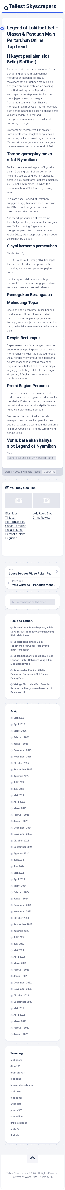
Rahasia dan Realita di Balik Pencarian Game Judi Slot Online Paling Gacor (29, 674)
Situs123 (15, 1066)
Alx (51, 1177)
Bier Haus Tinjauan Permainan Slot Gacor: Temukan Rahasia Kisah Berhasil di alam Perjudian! (15, 526)
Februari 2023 (21, 969)
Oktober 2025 (21, 763)
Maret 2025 (20, 808)
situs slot (15, 1104)
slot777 (14, 1129)
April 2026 (19, 724)
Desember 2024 (23, 827)
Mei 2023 (19, 950)
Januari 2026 (21, 743)
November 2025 (23, 756)
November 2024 (23, 834)
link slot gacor (18, 1122)
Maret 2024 (20, 885)
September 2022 (23, 1002)
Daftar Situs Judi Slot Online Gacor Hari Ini (31, 457)
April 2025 (19, 802)
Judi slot (15, 1135)
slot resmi (16, 1091)
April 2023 (19, 956)
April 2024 (19, 879)
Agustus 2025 (21, 776)
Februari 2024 (21, 892)
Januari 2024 (21, 898)
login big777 (17, 1072)
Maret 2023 (20, 963)
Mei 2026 (19, 718)
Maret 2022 (20, 1021)
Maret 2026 (20, 730)
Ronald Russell (32, 471)
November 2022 (23, 989)
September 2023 (23, 924)
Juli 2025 (19, 782)
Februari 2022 (21, 1027)
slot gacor (16, 1060)
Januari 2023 (21, 976)
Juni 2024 (19, 866)
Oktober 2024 (21, 840)
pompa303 (16, 1110)
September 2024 (23, 847)
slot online (16, 1116)
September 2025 (23, 769)
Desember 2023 (23, 905)
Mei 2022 (19, 1008)
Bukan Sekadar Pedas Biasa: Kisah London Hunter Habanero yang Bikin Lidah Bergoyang (31, 660)
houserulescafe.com (22, 1085)
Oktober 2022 (21, 995)
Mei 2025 (19, 795)
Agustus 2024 (21, 853)
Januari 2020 (21, 1034)
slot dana (15, 1078)
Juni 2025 (19, 789)
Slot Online (49, 471)
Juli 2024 (19, 860)
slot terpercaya (41, 218)
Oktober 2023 (21, 918)
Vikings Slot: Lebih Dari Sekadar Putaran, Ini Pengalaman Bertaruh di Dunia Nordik (31, 688)
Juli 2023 (19, 937)
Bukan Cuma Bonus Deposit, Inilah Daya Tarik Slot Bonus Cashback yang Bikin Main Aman (32, 631)
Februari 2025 (21, 814)
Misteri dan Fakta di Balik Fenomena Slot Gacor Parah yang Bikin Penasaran (29, 645)
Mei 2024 (19, 872)
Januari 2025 (21, 821)
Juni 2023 (19, 943)
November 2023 (23, 911)
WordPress (31, 1177)
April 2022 (19, 1014)
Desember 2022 (23, 982)
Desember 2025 (23, 750)
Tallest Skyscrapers (32, 6)
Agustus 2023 (21, 931)
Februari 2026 (21, 737)
